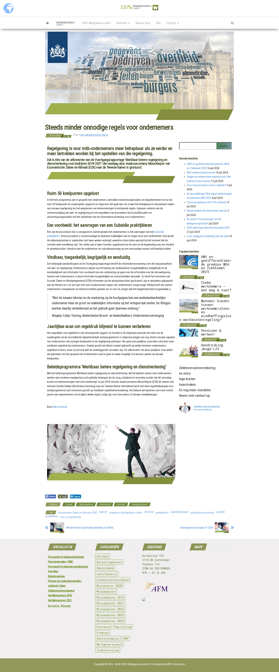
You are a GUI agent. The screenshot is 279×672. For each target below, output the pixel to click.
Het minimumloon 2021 (60, 600)
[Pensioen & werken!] (188, 332)
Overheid (121, 504)
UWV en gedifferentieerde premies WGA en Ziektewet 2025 (216, 264)
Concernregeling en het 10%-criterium (207, 202)
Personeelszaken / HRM (60, 561)
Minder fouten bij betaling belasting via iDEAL (90, 527)
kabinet (103, 511)
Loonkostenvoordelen (113, 580)
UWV (125, 638)
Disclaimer (179, 664)
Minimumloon (106, 591)
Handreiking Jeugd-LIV (212, 347)
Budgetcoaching (56, 576)
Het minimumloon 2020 (60, 595)
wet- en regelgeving (70, 516)
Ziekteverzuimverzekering (61, 590)
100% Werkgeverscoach (96, 23)
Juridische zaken (57, 585)
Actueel (69, 504)
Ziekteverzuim (108, 650)
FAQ (158, 23)
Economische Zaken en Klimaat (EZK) (77, 512)
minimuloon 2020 (109, 585)
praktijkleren (161, 512)
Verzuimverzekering (202, 410)
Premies (103, 632)
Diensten (122, 23)
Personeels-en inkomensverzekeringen (68, 566)
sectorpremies (108, 638)
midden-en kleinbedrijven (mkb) (125, 512)
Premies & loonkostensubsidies (64, 581)
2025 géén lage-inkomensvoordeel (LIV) (208, 227)
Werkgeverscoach (139, 504)
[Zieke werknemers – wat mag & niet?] (188, 287)
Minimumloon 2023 (110, 615)
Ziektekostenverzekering (206, 406)
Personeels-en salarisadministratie (66, 556)
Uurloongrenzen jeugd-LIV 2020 (196, 527)
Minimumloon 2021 (110, 603)
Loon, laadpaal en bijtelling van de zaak (208, 236)
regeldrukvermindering (202, 512)
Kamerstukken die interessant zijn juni (207, 210)
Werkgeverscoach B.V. (140, 664)
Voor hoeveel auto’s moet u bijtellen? (206, 185)
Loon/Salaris (107, 574)
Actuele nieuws (59, 606)
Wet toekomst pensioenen (201, 172)
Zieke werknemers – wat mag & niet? (216, 286)
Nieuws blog (143, 23)
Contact (171, 23)
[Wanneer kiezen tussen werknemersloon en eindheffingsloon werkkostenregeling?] (188, 305)
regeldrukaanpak (179, 511)
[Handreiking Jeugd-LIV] (188, 350)
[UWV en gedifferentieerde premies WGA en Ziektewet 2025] (188, 261)
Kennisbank (105, 504)
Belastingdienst (86, 504)
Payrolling (53, 571)
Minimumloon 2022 (110, 609)
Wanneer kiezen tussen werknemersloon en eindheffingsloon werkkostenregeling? (205, 310)
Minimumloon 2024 (110, 621)
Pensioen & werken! (211, 332)
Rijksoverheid (60, 406)
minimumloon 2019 (110, 597)
